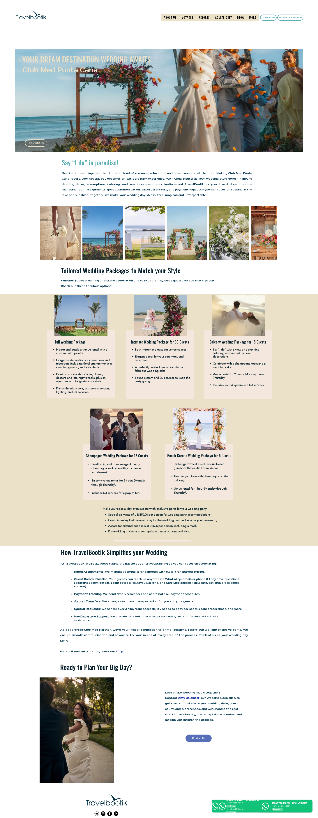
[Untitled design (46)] (96, 813)
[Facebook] (109, 813)
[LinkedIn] (116, 813)
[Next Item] (269, 233)
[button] (187, 17)
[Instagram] (103, 813)
